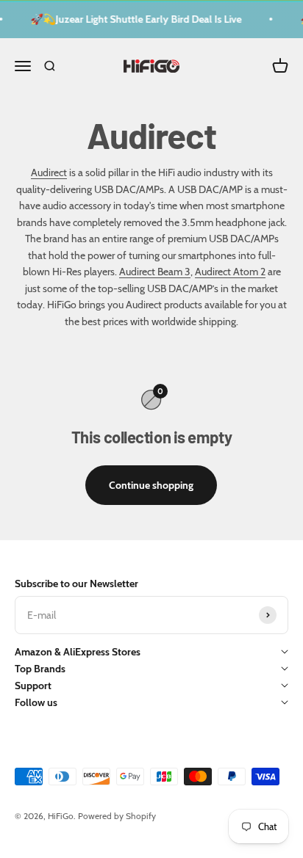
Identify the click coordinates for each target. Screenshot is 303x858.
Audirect (49, 172)
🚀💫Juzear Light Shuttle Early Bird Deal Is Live (134, 19)
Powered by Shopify (117, 815)
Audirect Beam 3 (154, 271)
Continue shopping (151, 485)
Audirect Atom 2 (230, 271)
